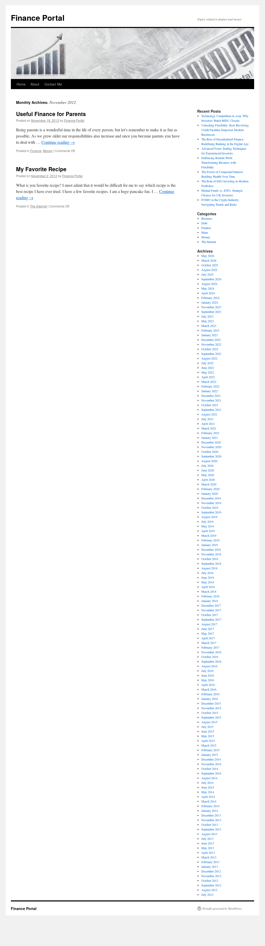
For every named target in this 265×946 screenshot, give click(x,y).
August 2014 (209, 778)
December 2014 (211, 759)
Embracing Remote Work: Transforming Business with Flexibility (218, 162)
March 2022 (208, 381)
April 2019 (208, 531)
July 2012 (207, 894)
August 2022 (209, 358)
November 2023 (211, 307)
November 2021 (211, 400)
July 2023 (207, 316)
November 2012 (211, 876)
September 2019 (211, 512)
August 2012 (209, 890)
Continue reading (58, 142)
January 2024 (209, 302)
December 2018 (211, 549)
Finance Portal (37, 17)
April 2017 (208, 638)
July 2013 (207, 838)
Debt (204, 223)
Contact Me (53, 84)
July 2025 (207, 274)
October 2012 (209, 880)
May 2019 (207, 526)
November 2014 (211, 764)
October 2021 (209, 405)
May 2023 (207, 321)
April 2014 (208, 796)
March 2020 (208, 484)
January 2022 (209, 391)
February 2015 (210, 750)
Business (206, 218)
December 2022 (211, 340)
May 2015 (207, 736)
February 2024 (210, 298)
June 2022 (207, 368)
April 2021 (208, 423)
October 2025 (209, 265)
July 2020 (207, 465)
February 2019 (210, 540)
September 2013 (211, 829)
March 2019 (208, 535)
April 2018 (208, 587)
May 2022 (207, 372)
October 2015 (209, 713)
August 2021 (209, 414)
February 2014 (210, 806)
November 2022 (211, 344)
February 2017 (210, 647)
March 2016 (208, 689)
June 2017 (207, 629)
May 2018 (207, 582)
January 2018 (209, 601)
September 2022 (211, 354)
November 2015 (211, 708)
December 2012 (211, 871)
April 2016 (208, 685)
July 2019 (207, 521)
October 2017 (209, 615)
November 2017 (211, 610)
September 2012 (211, 885)
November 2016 (211, 652)
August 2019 (209, 517)
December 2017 (211, 605)
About (35, 84)
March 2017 (208, 643)
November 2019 (211, 503)
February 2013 (210, 862)
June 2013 (207, 843)
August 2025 (209, 270)
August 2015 (209, 722)
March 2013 (208, 857)
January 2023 (209, 335)
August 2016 (209, 666)
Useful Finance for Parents (51, 114)
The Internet (38, 206)
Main (204, 232)
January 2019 (209, 545)
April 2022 (208, 377)
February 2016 (210, 694)
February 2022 (210, 386)
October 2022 (209, 349)
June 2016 (207, 675)
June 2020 (207, 470)
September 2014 (211, 773)
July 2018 (207, 573)
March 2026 (208, 260)
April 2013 (208, 852)
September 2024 (211, 279)
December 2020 (211, 442)
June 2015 (207, 731)
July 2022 (207, 363)
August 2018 (209, 568)
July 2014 (207, 782)
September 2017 (211, 619)
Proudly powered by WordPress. (222, 908)
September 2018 (211, 563)
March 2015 (208, 745)
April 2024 (208, 293)
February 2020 (210, 489)
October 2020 (209, 451)
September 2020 (211, 456)
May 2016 (207, 680)
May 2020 (207, 475)
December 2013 (211, 815)
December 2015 (211, 703)
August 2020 (209, 461)
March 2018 (208, 591)
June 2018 (207, 577)
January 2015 (209, 754)
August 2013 (209, 834)
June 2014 (207, 787)
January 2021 (209, 437)
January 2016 (209, 699)
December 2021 (211, 395)
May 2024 (207, 288)
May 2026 (207, 256)
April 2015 (208, 741)
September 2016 (211, 661)
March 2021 (208, 428)
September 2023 (211, 312)
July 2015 (207, 727)
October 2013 (209, 824)
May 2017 (207, 633)
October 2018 (209, 559)
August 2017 (209, 624)
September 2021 (211, 409)
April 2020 (208, 479)
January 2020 (209, 493)
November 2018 (211, 554)
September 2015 (211, 717)
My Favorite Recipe (41, 169)
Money (48, 150)
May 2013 (207, 848)
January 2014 (209, 810)
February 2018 (210, 596)
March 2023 (208, 326)
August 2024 (209, 284)
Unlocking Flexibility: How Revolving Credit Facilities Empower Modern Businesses (225, 130)
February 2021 (210, 433)
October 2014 (209, 768)
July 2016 (207, 671)
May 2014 (207, 792)
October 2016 (209, 657)
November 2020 (211, 447)
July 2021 (207, 419)
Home (21, 84)
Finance (35, 150)
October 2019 (209, 507)
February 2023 (210, 330)
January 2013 (209, 866)
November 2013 (211, 820)
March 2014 (208, 801)
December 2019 (211, 498)
